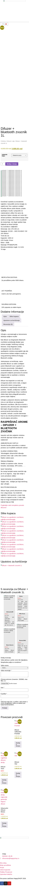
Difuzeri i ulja (10, 141)
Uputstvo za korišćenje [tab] (11, 320)
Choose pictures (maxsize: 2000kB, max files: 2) (14, 680)
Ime (2, 687)
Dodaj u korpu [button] (18, 744)
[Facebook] (2, 883)
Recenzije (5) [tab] (8, 324)
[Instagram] (5, 883)
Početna (3, 141)
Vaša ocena (4, 665)
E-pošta (4, 693)
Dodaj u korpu (12, 164)
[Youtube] (9, 883)
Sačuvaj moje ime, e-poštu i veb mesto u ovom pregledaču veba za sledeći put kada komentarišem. (14, 703)
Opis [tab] (5, 316)
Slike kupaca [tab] (14, 316)
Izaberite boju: (4, 155)
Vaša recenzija (6, 670)
